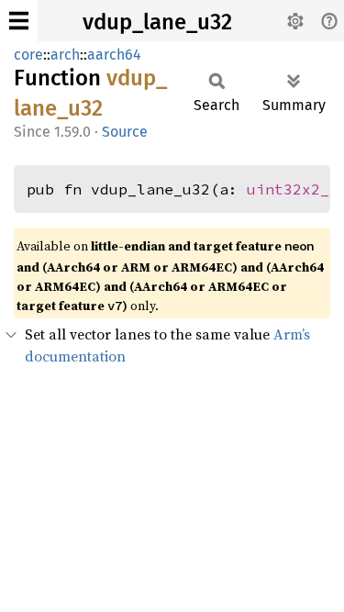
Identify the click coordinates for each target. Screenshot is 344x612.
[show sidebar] (19, 20)
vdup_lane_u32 (157, 22)
